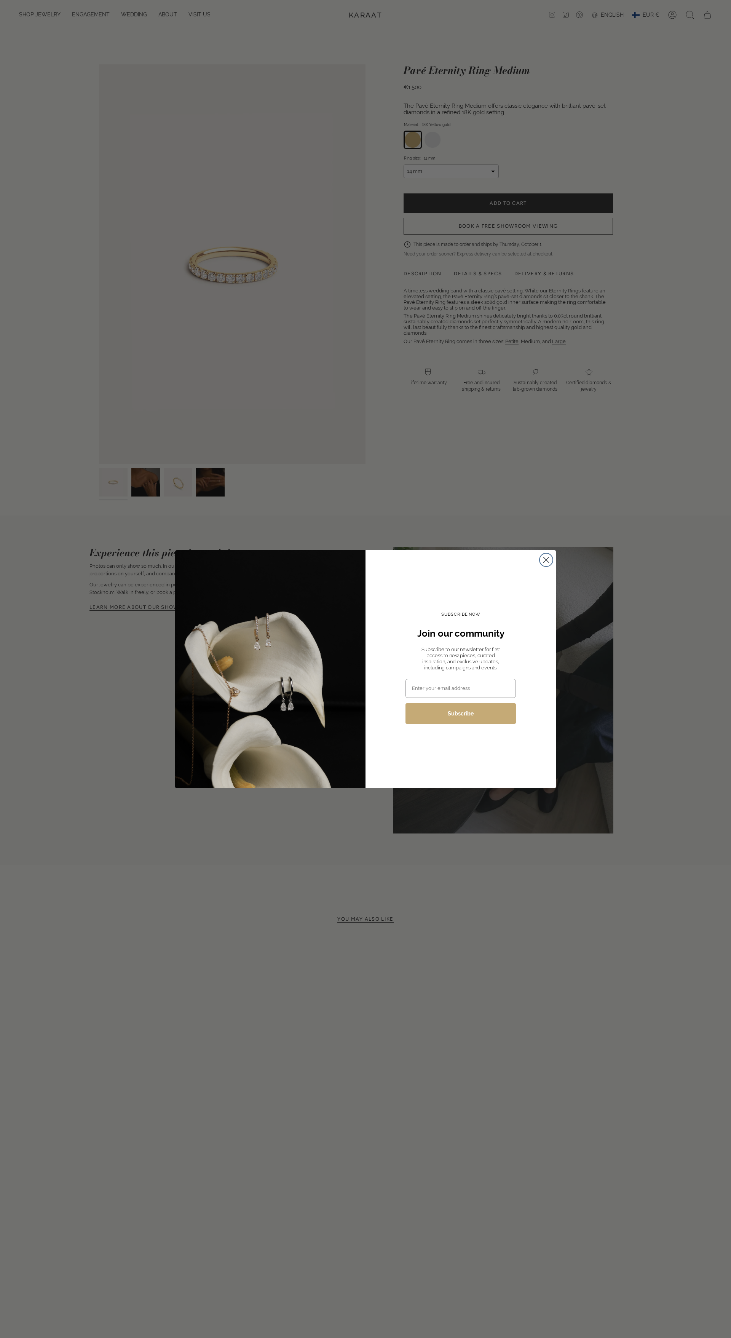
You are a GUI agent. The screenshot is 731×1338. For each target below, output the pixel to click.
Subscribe (461, 714)
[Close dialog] (546, 560)
